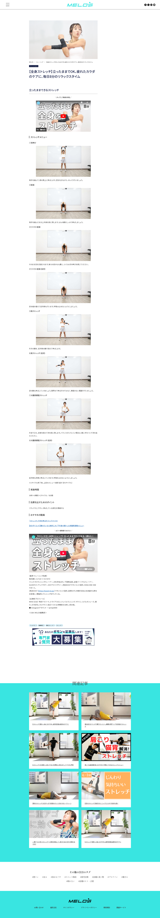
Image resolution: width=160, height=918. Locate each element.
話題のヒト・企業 (87, 881)
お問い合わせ (39, 907)
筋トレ (36, 877)
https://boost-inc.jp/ (46, 591)
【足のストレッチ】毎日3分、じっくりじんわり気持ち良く (101, 803)
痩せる (125, 877)
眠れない (71, 881)
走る (45, 877)
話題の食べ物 (98, 877)
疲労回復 (84, 877)
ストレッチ (58, 625)
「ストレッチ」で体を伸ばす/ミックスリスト (43, 521)
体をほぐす (56, 877)
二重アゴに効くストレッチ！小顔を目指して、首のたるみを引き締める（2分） (53, 843)
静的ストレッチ (49, 625)
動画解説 (41, 625)
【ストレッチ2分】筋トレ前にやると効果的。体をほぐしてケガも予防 (53, 765)
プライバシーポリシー (89, 907)
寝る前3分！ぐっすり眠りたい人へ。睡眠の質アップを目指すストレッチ (105, 725)
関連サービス (121, 907)
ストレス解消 (71, 877)
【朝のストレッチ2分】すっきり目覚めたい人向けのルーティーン (51, 803)
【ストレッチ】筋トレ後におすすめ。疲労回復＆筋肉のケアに (50, 724)
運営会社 (53, 907)
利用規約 (106, 907)
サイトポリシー (68, 907)
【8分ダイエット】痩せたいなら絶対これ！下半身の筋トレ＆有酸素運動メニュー (56, 525)
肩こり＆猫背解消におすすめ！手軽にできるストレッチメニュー (104, 765)
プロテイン (113, 877)
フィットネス (32, 625)
